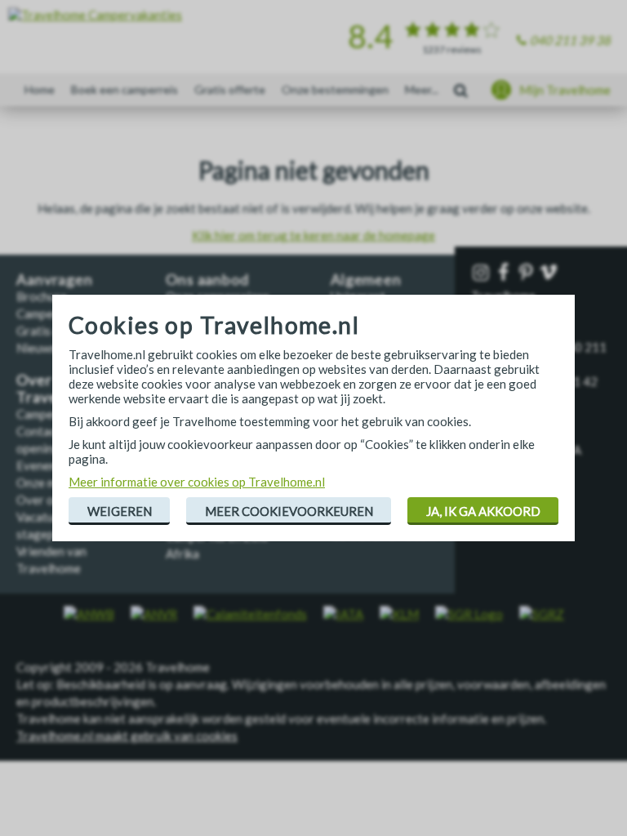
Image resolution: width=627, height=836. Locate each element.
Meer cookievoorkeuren (289, 511)
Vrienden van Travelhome (51, 560)
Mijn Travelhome (565, 89)
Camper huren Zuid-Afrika (219, 545)
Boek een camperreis (124, 89)
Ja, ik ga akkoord (483, 511)
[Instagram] (482, 273)
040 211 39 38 (570, 40)
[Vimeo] (550, 273)
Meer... (421, 89)
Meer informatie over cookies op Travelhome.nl (197, 481)
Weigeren (119, 511)
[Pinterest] (527, 273)
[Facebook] (505, 273)
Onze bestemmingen (335, 89)
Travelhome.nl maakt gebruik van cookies (127, 735)
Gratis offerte (229, 89)
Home (39, 89)
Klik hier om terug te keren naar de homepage (313, 235)
